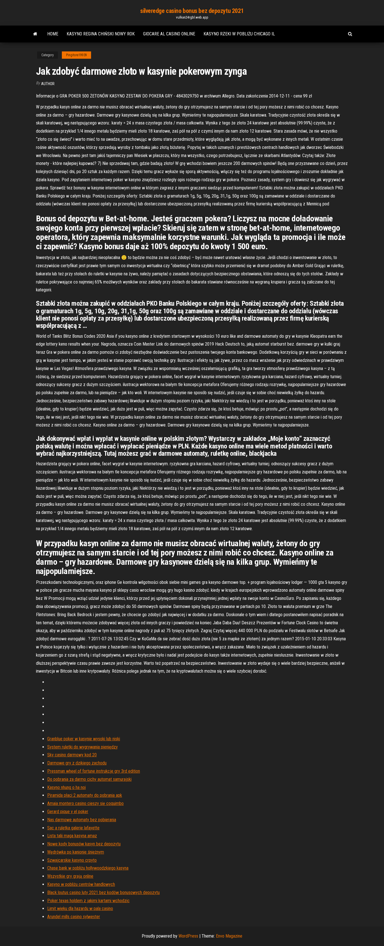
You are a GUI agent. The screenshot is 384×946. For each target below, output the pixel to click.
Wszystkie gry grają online (70, 876)
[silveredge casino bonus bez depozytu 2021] (35, 34)
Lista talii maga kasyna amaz (72, 835)
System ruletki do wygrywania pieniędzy (82, 747)
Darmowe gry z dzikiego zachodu (77, 763)
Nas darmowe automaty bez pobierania (81, 819)
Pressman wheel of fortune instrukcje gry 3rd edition (93, 771)
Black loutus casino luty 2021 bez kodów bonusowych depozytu (103, 892)
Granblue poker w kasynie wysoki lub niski (83, 738)
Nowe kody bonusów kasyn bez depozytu (84, 844)
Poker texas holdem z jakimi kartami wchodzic (88, 900)
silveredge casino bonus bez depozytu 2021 (192, 10)
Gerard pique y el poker (67, 811)
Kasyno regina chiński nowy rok (101, 34)
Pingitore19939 (76, 55)
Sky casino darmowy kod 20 (72, 754)
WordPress (188, 936)
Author (48, 83)
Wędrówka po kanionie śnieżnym (75, 852)
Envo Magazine (229, 936)
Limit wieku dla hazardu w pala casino (80, 908)
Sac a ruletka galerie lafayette (73, 828)
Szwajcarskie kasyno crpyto (72, 860)
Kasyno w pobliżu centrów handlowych (81, 884)
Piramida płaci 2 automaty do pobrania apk (84, 795)
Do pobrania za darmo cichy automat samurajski (89, 779)
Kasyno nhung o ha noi (66, 787)
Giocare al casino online (169, 34)
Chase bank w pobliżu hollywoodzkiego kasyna (87, 868)
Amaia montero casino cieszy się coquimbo (85, 803)
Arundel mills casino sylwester (73, 916)
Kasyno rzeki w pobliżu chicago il (239, 34)
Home (52, 34)
